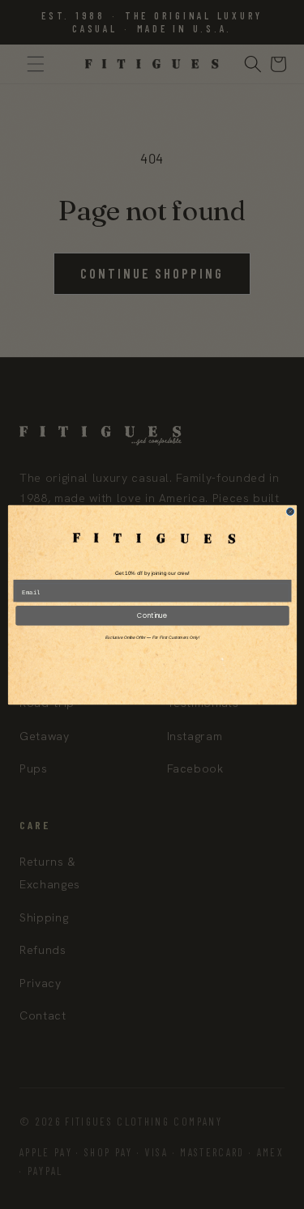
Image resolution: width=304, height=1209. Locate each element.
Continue (152, 615)
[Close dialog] (289, 511)
